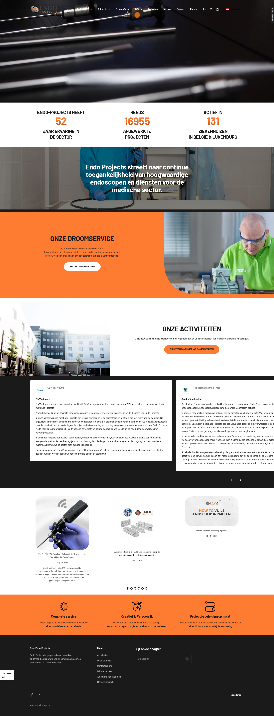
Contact (181, 9)
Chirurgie (102, 9)
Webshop (153, 9)
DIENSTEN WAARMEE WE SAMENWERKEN (192, 349)
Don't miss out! (6, 675)
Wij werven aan (104, 671)
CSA (137, 9)
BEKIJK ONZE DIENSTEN (82, 266)
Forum (193, 9)
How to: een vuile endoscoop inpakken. (212, 531)
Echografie (121, 9)
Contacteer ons (104, 666)
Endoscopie (83, 9)
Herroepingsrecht (105, 682)
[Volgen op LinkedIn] (39, 695)
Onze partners (104, 660)
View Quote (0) (272, 14)
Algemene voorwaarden (109, 676)
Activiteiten (102, 655)
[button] (234, 9)
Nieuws (167, 9)
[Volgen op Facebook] (32, 695)
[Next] (240, 541)
